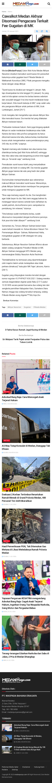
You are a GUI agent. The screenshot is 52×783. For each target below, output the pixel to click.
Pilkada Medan (40, 307)
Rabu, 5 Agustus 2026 (10, 404)
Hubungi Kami (39, 767)
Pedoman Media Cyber (10, 767)
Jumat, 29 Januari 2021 (10, 31)
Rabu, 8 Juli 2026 (8, 660)
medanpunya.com (20, 774)
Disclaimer (26, 767)
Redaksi (5, 770)
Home (4, 12)
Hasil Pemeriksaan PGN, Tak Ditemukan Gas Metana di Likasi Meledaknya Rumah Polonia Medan (24, 549)
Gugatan (27, 307)
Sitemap (15, 770)
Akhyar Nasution (14, 307)
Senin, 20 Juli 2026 (9, 611)
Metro (10, 12)
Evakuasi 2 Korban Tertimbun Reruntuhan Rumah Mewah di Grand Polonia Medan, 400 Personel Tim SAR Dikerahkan (24, 497)
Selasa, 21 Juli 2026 (9, 504)
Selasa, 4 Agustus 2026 (10, 452)
